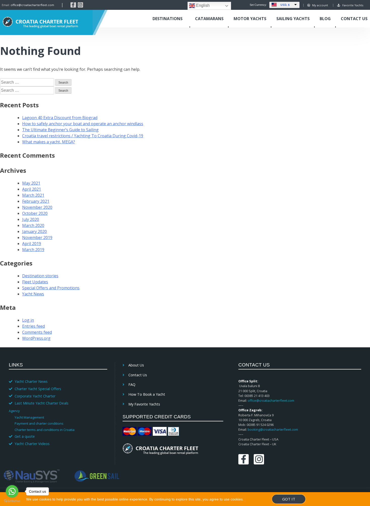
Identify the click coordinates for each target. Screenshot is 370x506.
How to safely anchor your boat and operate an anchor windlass (82, 123)
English (202, 5)
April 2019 (31, 243)
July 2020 (30, 219)
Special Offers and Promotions (51, 288)
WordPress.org (36, 338)
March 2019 (33, 249)
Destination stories (40, 276)
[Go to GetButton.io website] (12, 500)
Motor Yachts (250, 18)
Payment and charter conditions (39, 423)
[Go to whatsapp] (12, 491)
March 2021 (33, 195)
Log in (28, 320)
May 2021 (31, 183)
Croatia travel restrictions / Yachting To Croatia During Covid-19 (82, 136)
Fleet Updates (35, 282)
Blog (325, 18)
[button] (55, 410)
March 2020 (33, 225)
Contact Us (354, 18)
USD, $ (285, 5)
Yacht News (33, 294)
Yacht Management (29, 417)
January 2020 (34, 231)
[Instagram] (80, 5)
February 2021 (35, 201)
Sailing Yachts (293, 18)
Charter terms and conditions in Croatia (45, 429)
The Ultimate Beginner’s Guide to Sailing (60, 129)
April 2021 (31, 189)
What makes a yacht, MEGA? (48, 142)
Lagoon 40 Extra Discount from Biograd (59, 117)
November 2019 (37, 237)
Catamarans (209, 18)
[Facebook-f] (73, 5)
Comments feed (37, 332)
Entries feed (33, 326)
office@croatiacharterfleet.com (32, 5)
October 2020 (35, 213)
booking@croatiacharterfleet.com (273, 429)
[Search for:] (27, 82)
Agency (14, 411)
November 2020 (37, 207)
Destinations (167, 18)
